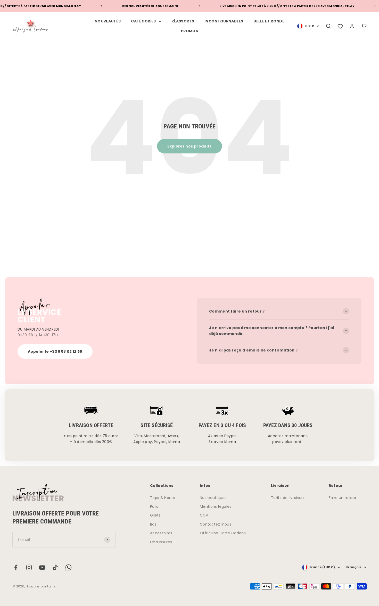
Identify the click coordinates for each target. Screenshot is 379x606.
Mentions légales (216, 506)
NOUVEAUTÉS (108, 21)
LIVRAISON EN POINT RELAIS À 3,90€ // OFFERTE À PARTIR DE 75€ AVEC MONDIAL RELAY (279, 6)
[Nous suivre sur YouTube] (42, 567)
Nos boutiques (213, 497)
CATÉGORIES (143, 21)
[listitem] (340, 26)
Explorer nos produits (189, 146)
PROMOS (189, 31)
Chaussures (161, 542)
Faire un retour (342, 497)
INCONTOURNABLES (223, 21)
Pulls (154, 506)
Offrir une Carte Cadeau (223, 533)
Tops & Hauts (162, 497)
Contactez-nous (215, 524)
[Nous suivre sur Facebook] (15, 567)
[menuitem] (308, 26)
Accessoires (161, 533)
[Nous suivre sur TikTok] (55, 567)
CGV (204, 515)
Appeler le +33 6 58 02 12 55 (55, 351)
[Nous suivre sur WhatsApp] (68, 567)
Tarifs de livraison (287, 497)
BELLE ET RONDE (268, 21)
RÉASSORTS (182, 21)
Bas (153, 524)
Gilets (155, 515)
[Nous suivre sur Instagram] (29, 567)
